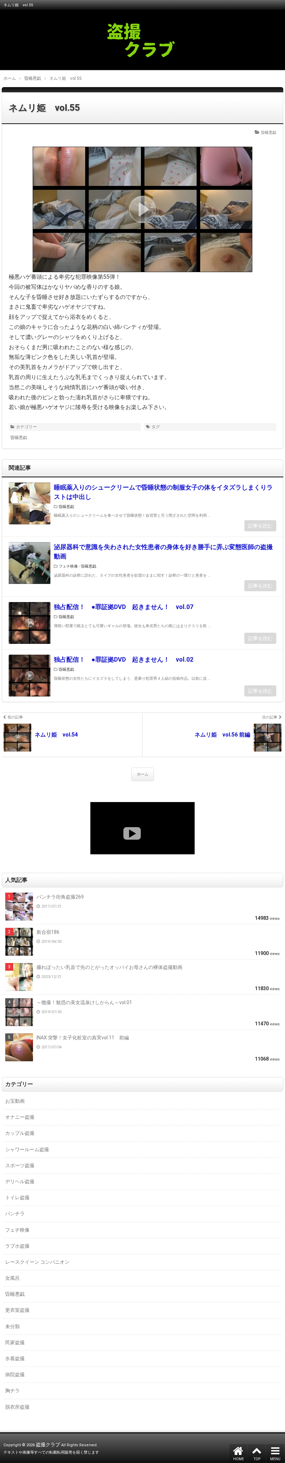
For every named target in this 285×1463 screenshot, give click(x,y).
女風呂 (12, 1278)
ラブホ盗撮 (17, 1246)
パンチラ (15, 1213)
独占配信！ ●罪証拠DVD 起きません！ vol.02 (123, 659)
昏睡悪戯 (268, 132)
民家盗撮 (15, 1342)
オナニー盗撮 (19, 1117)
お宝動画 (15, 1101)
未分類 (12, 1326)
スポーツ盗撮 (19, 1165)
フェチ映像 (68, 566)
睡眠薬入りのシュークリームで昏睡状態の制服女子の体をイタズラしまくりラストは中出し (163, 492)
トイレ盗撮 (17, 1197)
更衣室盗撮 (17, 1310)
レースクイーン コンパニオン (37, 1262)
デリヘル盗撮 (19, 1181)
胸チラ (12, 1390)
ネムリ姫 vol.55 (44, 107)
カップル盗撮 (19, 1133)
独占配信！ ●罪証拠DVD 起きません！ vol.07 (123, 606)
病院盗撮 (15, 1374)
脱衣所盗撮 (17, 1407)
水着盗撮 (15, 1358)
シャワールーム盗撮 (27, 1149)
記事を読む (260, 526)
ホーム (142, 774)
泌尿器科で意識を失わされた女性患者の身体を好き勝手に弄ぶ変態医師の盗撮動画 (163, 551)
